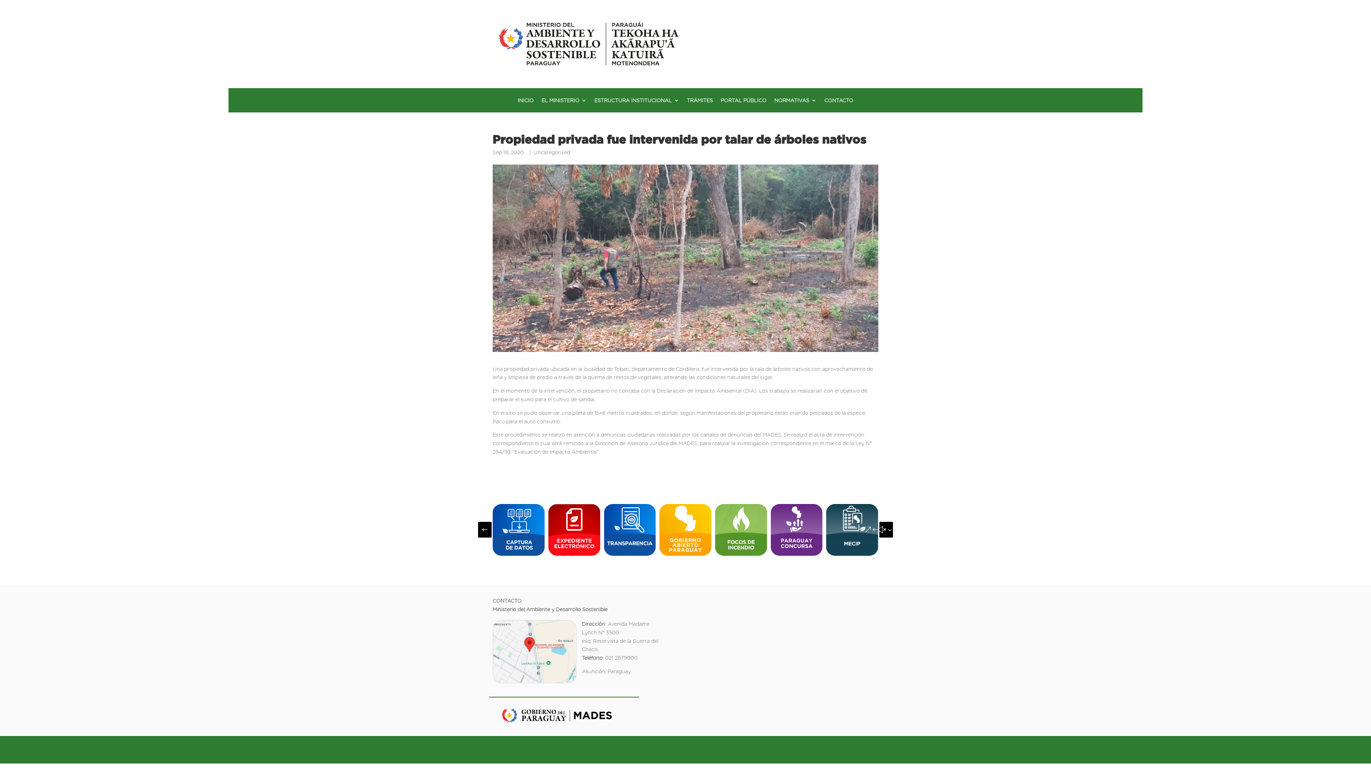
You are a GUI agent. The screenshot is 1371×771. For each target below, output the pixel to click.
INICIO (526, 100)
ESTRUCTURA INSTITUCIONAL (633, 100)
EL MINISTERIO (560, 100)
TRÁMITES (700, 100)
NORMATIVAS (791, 100)
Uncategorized (552, 152)
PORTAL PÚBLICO (744, 100)
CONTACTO (838, 100)
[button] (485, 530)
